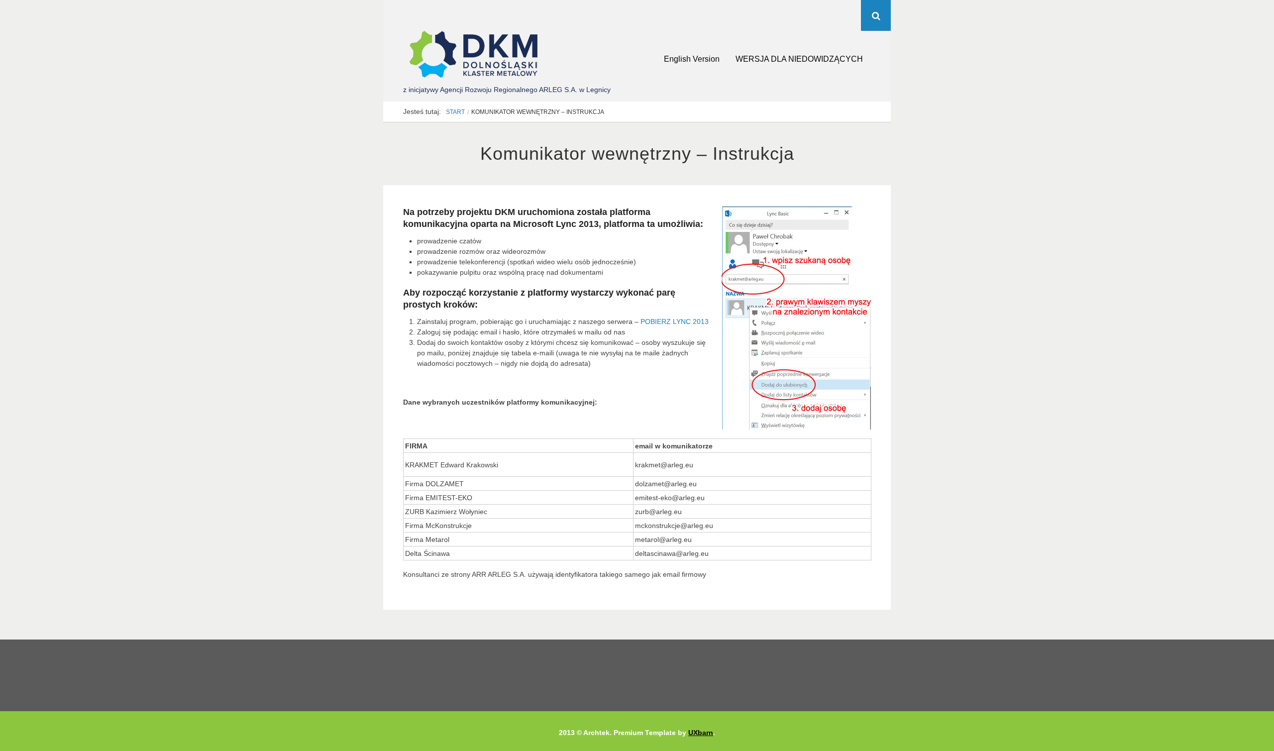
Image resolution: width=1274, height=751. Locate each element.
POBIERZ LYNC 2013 (674, 321)
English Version (692, 59)
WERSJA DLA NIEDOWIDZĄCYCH (799, 59)
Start (455, 111)
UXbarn (700, 733)
